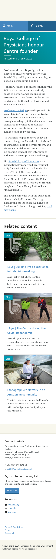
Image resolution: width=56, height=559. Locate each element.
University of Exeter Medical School (43, 9)
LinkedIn (12, 508)
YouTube (12, 512)
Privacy (8, 530)
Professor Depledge (15, 110)
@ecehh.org (13, 504)
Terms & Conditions (14, 527)
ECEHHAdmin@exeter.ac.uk (19, 469)
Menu (10, 26)
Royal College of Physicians (24, 161)
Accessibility (10, 533)
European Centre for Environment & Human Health (17, 8)
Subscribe (12, 490)
